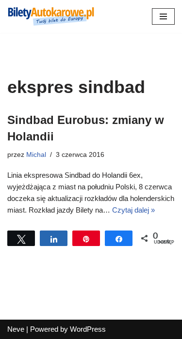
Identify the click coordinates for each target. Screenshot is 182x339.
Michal (36, 154)
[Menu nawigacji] (163, 16)
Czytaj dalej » (133, 210)
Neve (15, 329)
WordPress (88, 329)
